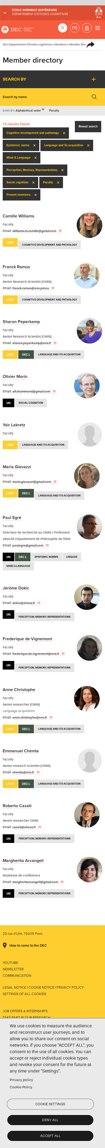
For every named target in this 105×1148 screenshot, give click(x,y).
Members (60, 44)
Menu (97, 28)
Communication (17, 976)
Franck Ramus (16, 267)
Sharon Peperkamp (21, 321)
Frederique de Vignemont (27, 639)
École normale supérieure (34, 10)
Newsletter (13, 969)
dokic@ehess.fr (23, 603)
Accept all (50, 1135)
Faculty (54, 110)
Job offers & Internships (25, 1011)
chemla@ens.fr (23, 772)
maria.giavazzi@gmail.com (31, 482)
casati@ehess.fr (24, 827)
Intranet (87, 28)
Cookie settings (50, 1104)
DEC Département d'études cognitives (17, 29)
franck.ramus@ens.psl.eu (30, 288)
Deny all (50, 1120)
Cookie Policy (21, 1087)
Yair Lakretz (14, 425)
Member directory (81, 44)
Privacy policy (21, 1080)
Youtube (10, 963)
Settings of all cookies (24, 994)
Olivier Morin (15, 376)
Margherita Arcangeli (23, 860)
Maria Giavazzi (17, 467)
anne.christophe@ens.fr (29, 717)
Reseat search (88, 126)
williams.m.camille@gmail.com (34, 231)
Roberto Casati (17, 806)
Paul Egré (12, 517)
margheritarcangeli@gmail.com (35, 882)
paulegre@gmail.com (27, 545)
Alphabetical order (30, 110)
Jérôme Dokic (16, 588)
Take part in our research (26, 1017)
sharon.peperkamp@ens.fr (31, 343)
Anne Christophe (19, 689)
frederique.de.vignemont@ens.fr (35, 654)
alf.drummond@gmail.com (31, 391)
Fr (74, 28)
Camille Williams (18, 216)
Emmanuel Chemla (21, 751)
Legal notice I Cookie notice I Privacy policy (43, 987)
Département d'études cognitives (40, 14)
